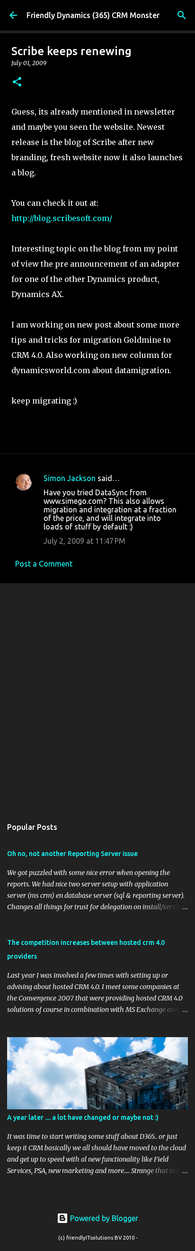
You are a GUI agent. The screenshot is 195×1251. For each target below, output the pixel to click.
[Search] (181, 15)
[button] (17, 82)
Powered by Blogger (103, 1218)
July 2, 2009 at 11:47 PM (84, 541)
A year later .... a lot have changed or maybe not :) (83, 1117)
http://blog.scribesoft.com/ (61, 218)
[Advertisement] (97, 695)
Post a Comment (43, 563)
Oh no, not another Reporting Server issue (72, 853)
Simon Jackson (70, 478)
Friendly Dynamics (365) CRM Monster (93, 15)
